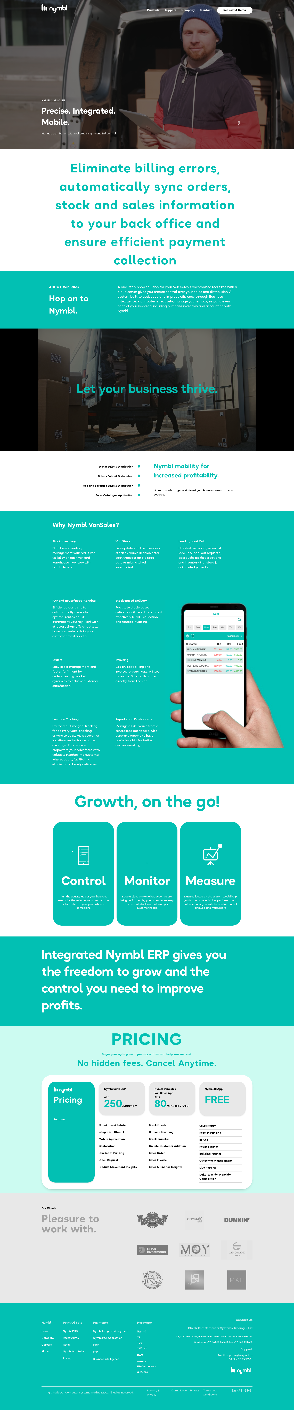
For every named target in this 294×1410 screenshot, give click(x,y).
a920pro (142, 1372)
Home (45, 1331)
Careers (47, 1345)
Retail (66, 1345)
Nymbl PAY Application (107, 1338)
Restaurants (71, 1338)
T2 (138, 1337)
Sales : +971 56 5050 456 (239, 1342)
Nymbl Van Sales (74, 1351)
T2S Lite (142, 1348)
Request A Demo (234, 10)
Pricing (67, 1358)
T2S (139, 1343)
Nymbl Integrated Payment (110, 1331)
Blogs (45, 1351)
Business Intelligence (106, 1359)
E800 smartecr (146, 1366)
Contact (206, 10)
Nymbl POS (70, 1331)
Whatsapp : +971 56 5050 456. (210, 1342)
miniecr (141, 1361)
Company (188, 10)
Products (153, 10)
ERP (95, 1352)
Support (170, 10)
